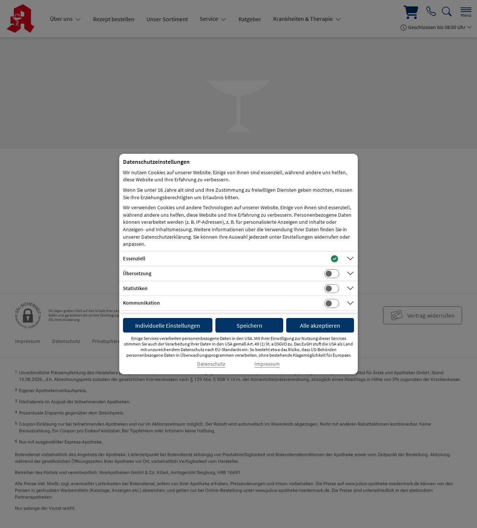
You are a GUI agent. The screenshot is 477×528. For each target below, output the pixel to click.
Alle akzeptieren (320, 325)
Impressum (267, 364)
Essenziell (134, 258)
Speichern (249, 325)
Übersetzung (137, 273)
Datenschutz (211, 364)
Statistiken (135, 288)
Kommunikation (141, 302)
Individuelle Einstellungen (167, 325)
